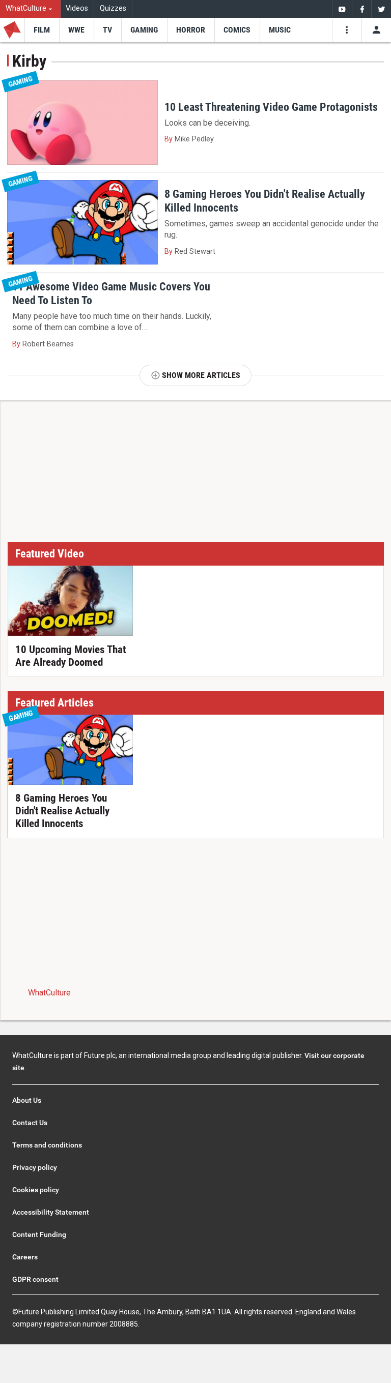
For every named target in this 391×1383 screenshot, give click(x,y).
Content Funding (39, 1234)
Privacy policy (34, 1167)
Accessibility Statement (50, 1212)
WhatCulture (49, 992)
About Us (26, 1100)
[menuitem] (30, 9)
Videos (77, 8)
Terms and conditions (47, 1145)
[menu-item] (41, 30)
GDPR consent (35, 1279)
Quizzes (113, 8)
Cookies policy (35, 1190)
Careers (25, 1257)
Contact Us (29, 1123)
